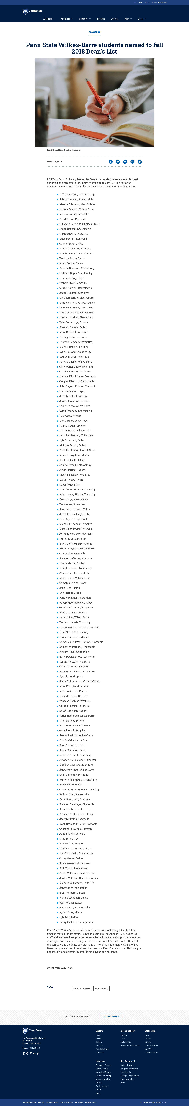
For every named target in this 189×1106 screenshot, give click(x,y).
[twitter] (118, 162)
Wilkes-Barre (101, 989)
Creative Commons (72, 150)
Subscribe (110, 1016)
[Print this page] (140, 162)
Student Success (82, 989)
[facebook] (111, 162)
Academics (94, 32)
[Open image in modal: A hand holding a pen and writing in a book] (94, 102)
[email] (132, 162)
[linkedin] (125, 162)
